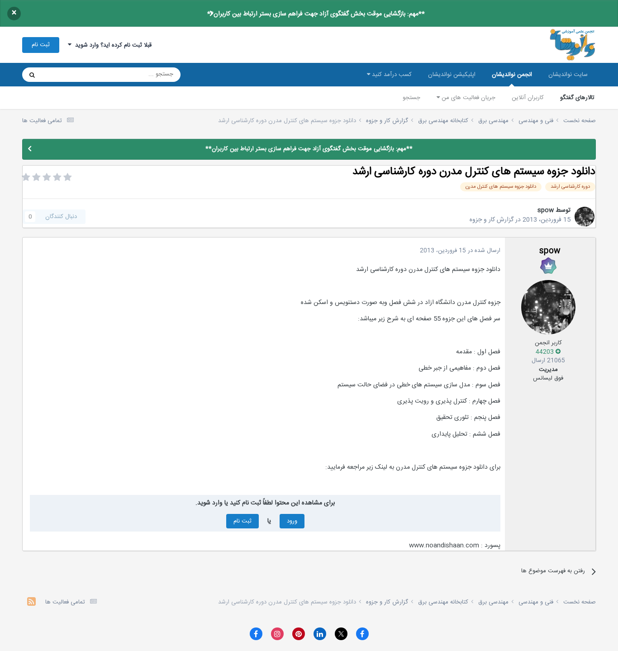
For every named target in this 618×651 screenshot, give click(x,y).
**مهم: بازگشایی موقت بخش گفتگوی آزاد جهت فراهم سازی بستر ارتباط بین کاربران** (316, 14)
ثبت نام (41, 45)
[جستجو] (32, 74)
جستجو (411, 98)
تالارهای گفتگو (577, 98)
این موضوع (66, 74)
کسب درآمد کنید (391, 75)
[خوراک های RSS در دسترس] (31, 602)
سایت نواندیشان (568, 75)
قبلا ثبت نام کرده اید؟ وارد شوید (111, 45)
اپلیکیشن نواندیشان (451, 75)
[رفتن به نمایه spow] (584, 217)
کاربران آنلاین (528, 98)
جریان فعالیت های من (467, 98)
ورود (292, 521)
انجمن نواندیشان (512, 75)
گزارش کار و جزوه (491, 219)
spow (545, 210)
